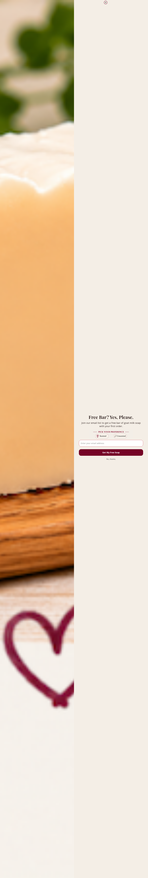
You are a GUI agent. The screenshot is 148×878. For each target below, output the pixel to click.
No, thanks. (111, 459)
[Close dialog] (105, 2)
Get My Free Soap (111, 452)
